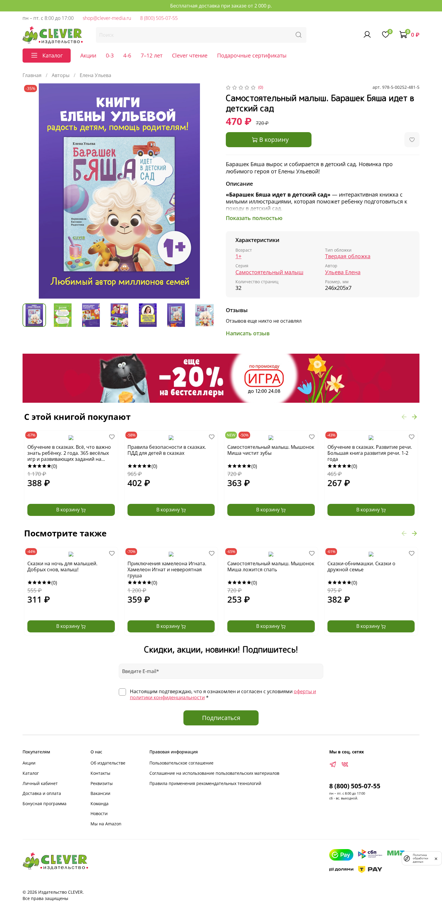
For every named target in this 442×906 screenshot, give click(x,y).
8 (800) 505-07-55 (159, 18)
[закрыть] (436, 858)
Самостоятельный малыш (269, 272)
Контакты (100, 773)
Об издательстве (108, 763)
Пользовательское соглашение (181, 763)
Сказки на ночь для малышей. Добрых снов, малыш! (62, 566)
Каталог (31, 773)
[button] (404, 416)
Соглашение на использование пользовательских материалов (214, 773)
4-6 (127, 55)
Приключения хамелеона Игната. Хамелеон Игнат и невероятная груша (166, 569)
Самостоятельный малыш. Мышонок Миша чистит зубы (270, 450)
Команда (100, 803)
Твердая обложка (347, 256)
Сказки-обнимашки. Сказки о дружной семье (361, 566)
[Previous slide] (32, 191)
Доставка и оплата (42, 793)
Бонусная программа (44, 803)
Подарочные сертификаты (252, 55)
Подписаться (221, 718)
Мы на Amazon (106, 824)
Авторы (60, 75)
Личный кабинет (40, 783)
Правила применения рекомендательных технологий (205, 783)
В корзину (68, 509)
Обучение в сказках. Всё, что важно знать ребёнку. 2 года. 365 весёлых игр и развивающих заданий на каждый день (69, 453)
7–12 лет (151, 55)
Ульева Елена (343, 272)
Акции (88, 55)
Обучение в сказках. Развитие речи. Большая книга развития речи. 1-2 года (369, 453)
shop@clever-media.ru (107, 18)
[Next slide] (206, 191)
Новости (99, 813)
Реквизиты (102, 783)
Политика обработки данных (420, 858)
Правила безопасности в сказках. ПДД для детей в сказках (166, 450)
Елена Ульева (95, 75)
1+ (238, 256)
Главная (32, 75)
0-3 (110, 55)
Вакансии (100, 793)
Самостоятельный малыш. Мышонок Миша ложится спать (270, 566)
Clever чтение (189, 55)
